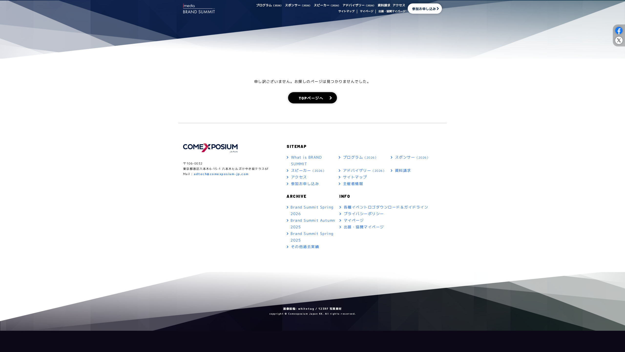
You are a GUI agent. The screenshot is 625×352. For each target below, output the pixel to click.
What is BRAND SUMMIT (306, 160)
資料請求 (384, 5)
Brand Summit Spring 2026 (312, 210)
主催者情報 (353, 183)
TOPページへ (311, 97)
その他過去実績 (305, 246)
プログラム (269, 5)
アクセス (399, 5)
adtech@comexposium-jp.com (221, 174)
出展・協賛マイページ (391, 11)
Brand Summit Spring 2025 (312, 237)
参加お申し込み (424, 8)
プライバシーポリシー (364, 213)
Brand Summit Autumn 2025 (313, 224)
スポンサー (298, 5)
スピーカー (327, 5)
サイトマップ (346, 11)
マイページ (366, 11)
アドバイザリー (359, 5)
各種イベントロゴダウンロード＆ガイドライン (386, 207)
